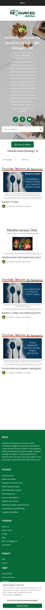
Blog (3, 537)
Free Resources (8, 475)
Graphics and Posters (10, 501)
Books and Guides (9, 479)
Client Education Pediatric (11, 490)
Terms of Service (8, 577)
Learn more (18, 595)
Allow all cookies (22, 606)
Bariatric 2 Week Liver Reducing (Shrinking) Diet (22, 312)
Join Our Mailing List (9, 541)
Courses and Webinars (10, 497)
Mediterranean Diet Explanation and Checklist (22, 257)
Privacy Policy (7, 573)
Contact (5, 563)
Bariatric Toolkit (10, 201)
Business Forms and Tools (12, 483)
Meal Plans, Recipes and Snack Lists (15, 505)
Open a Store (7, 530)
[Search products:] (20, 129)
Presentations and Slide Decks (13, 508)
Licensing (5, 581)
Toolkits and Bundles (10, 512)
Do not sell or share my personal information (22, 600)
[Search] (40, 129)
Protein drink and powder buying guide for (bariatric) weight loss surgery (22, 368)
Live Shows (6, 545)
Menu (22, 3)
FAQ (3, 559)
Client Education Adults (11, 486)
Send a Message (22, 55)
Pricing (4, 534)
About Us (5, 526)
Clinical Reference (8, 494)
